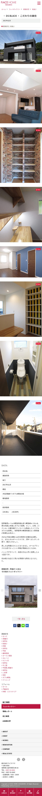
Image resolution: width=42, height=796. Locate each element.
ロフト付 (6, 660)
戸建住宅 (6, 689)
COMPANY (6, 749)
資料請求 (12, 793)
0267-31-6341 (10, 770)
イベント (21, 793)
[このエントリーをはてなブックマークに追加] (27, 625)
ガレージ (6, 658)
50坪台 (5, 663)
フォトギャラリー (9, 706)
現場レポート (7, 711)
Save (39, 32)
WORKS (5, 740)
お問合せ (4, 793)
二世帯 (5, 672)
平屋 (4, 651)
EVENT (5, 736)
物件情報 (29, 793)
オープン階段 (7, 656)
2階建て (5, 639)
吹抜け (5, 643)
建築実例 (6, 653)
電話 (37, 793)
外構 (4, 646)
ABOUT (5, 731)
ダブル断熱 (6, 677)
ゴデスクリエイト (14, 786)
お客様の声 (7, 721)
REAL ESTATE (7, 753)
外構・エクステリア (9, 691)
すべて (5, 636)
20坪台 (5, 648)
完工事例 (6, 716)
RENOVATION (7, 745)
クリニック (6, 680)
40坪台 (5, 670)
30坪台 (5, 641)
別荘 (4, 675)
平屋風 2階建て (8, 668)
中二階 (5, 665)
